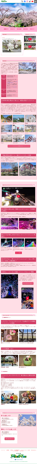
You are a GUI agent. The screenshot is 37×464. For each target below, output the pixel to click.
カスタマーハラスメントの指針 (25, 450)
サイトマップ (3, 450)
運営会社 (12, 450)
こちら (15, 86)
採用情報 (8, 450)
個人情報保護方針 (17, 450)
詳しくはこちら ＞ (9, 438)
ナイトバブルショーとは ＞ (28, 283)
